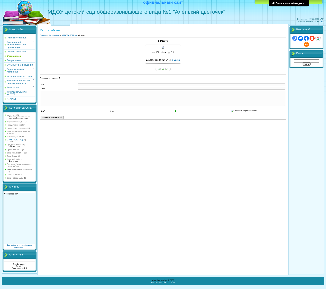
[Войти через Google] (318, 38)
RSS (322, 21)
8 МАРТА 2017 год (15, 140)
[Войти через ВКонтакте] (300, 38)
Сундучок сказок (14, 145)
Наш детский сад (14, 125)
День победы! (13, 159)
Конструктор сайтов (159, 282)
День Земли (12, 156)
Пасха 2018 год (13, 175)
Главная (43, 35)
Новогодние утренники (16, 128)
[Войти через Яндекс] (312, 38)
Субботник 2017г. (14, 150)
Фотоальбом (54, 35)
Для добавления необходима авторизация (19, 246)
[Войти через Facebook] (306, 38)
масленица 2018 (14, 137)
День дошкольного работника (19, 169)
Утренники (11, 115)
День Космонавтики (15, 153)
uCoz (173, 282)
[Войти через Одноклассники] (306, 44)
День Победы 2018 (15, 178)
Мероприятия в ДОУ (15, 122)
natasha (176, 60)
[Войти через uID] (294, 38)
